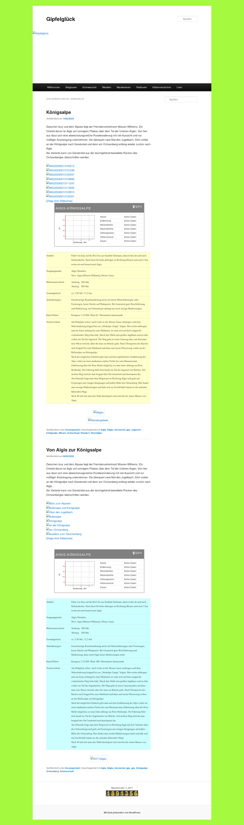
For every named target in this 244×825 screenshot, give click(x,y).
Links (179, 87)
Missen (62, 432)
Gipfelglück (60, 19)
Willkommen (53, 87)
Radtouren (141, 87)
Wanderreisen (124, 87)
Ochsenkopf (73, 432)
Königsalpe (58, 112)
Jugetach (136, 429)
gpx (133, 768)
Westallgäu (96, 432)
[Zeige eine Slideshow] (59, 201)
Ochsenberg (52, 771)
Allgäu (110, 429)
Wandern (106, 87)
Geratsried (119, 429)
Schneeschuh (89, 87)
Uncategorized (72, 429)
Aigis (103, 429)
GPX (139, 206)
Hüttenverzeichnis (161, 87)
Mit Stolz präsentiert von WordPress (122, 812)
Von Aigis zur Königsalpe (73, 449)
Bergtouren (71, 87)
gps (128, 429)
